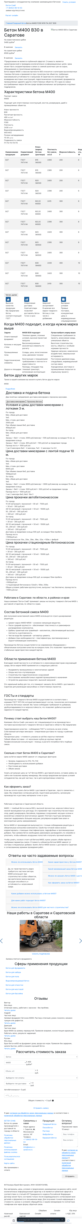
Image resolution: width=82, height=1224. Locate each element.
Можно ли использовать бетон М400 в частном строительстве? (38, 862)
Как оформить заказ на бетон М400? (63, 883)
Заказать (18, 47)
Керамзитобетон (50, 1138)
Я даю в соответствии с (36, 1114)
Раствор (46, 1131)
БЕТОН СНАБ (9, 1121)
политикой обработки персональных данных (23, 1115)
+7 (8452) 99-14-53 (14, 8)
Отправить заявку (41, 1108)
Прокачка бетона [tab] (34, 401)
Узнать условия (69, 2)
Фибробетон (48, 1134)
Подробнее (10, 389)
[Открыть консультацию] (4, 1214)
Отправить (69, 1176)
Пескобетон (48, 1127)
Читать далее (11, 295)
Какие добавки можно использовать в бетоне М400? (33, 893)
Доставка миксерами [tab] (16, 401)
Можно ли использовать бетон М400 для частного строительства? (40, 907)
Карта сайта (9, 1163)
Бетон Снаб (11, 5)
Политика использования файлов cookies (10, 1149)
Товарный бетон (49, 1124)
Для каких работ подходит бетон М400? (28, 900)
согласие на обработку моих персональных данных (31, 1113)
